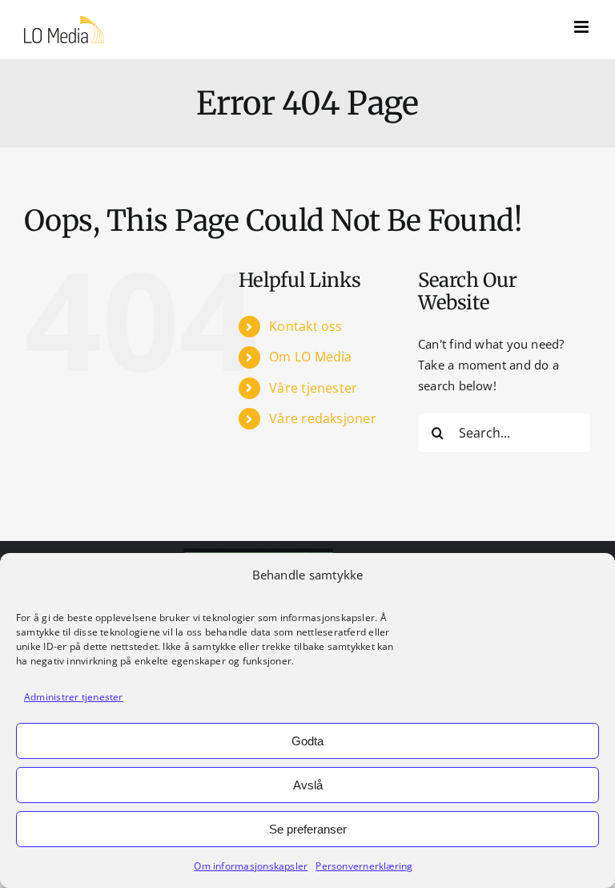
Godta (307, 741)
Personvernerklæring (364, 866)
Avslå (308, 785)
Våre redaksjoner (322, 418)
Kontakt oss (305, 326)
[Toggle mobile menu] (582, 26)
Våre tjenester (313, 388)
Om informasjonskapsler (251, 866)
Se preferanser (308, 829)
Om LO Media (310, 356)
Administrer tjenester (73, 697)
